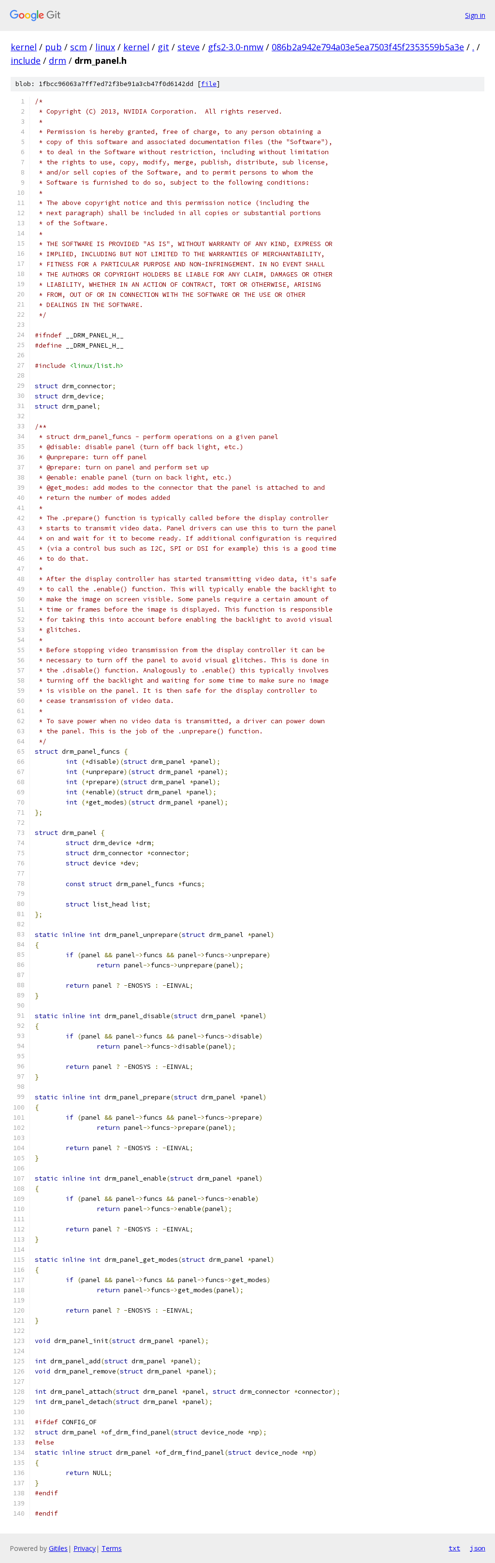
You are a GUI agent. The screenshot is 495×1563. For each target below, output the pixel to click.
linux (105, 47)
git (163, 47)
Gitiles (58, 1548)
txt (454, 1548)
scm (78, 47)
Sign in (475, 15)
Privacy (84, 1548)
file (209, 84)
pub (53, 47)
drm (57, 60)
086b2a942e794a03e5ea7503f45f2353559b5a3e (368, 47)
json (477, 1548)
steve (188, 47)
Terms (112, 1548)
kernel (24, 47)
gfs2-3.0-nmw (235, 47)
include (26, 60)
